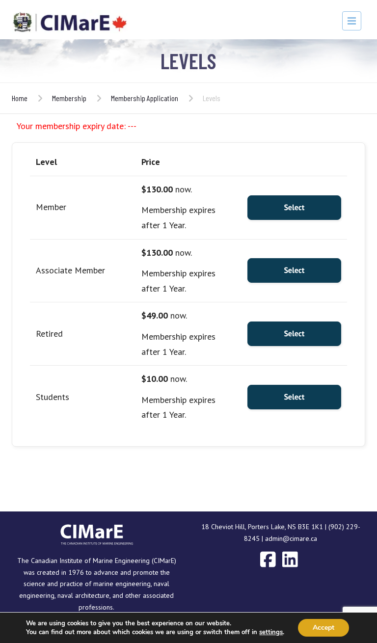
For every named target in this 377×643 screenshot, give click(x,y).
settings (271, 632)
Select (294, 208)
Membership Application (144, 98)
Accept (323, 627)
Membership (69, 98)
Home (19, 98)
